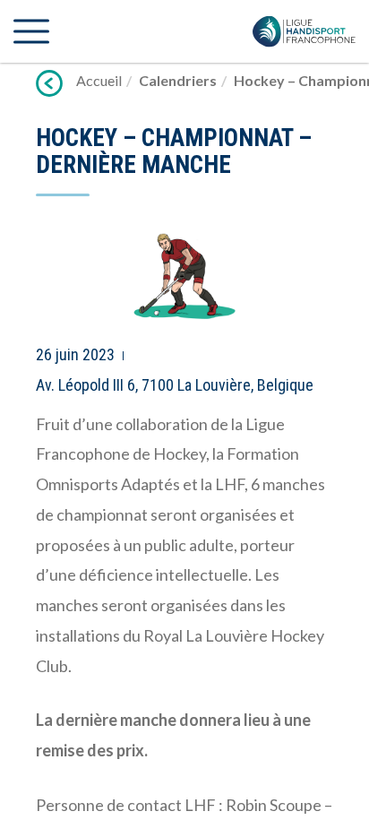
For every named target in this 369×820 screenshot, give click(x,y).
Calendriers (178, 80)
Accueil (99, 80)
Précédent (49, 83)
